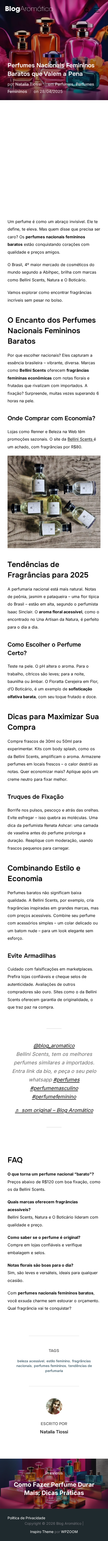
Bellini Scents (81, 439)
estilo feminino (58, 1361)
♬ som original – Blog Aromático (54, 1110)
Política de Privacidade (26, 1518)
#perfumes (66, 1080)
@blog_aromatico (54, 1046)
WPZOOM (69, 1531)
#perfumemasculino (54, 1088)
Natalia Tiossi (28, 84)
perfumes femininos (50, 1366)
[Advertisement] (54, 161)
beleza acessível (30, 1361)
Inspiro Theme (41, 1531)
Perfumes (64, 84)
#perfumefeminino (54, 1097)
